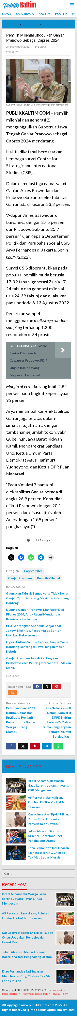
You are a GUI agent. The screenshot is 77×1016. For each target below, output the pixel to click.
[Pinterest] (56, 686)
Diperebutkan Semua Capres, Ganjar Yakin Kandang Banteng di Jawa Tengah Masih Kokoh (37, 646)
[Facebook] (37, 686)
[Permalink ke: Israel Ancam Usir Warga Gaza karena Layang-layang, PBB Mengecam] (16, 785)
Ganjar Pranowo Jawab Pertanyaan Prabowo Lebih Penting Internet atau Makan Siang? (38, 662)
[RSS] (12, 692)
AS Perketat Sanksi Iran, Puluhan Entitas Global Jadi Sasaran (47, 802)
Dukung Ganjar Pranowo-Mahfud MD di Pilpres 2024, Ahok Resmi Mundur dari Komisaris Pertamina (35, 614)
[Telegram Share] (47, 746)
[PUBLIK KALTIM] (20, 4)
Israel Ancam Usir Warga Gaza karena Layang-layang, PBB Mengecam (48, 785)
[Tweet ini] (23, 746)
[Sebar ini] (11, 746)
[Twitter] (47, 686)
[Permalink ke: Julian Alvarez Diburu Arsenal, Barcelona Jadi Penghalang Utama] (16, 836)
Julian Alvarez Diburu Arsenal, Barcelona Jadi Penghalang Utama (45, 835)
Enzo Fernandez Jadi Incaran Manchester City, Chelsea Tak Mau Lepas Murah (48, 852)
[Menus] (72, 5)
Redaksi (57, 990)
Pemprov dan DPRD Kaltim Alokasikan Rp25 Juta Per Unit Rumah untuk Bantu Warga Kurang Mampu (20, 717)
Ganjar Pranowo (20, 578)
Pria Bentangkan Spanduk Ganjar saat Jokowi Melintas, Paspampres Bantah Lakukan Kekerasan (33, 630)
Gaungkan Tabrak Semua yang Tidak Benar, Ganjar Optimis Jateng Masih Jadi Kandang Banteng (37, 598)
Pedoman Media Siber (34, 993)
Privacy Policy (60, 993)
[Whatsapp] (58, 746)
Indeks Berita (9, 993)
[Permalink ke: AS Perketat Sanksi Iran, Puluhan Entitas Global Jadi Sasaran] (16, 802)
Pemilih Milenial (48, 578)
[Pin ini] (35, 746)
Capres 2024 (33, 571)
